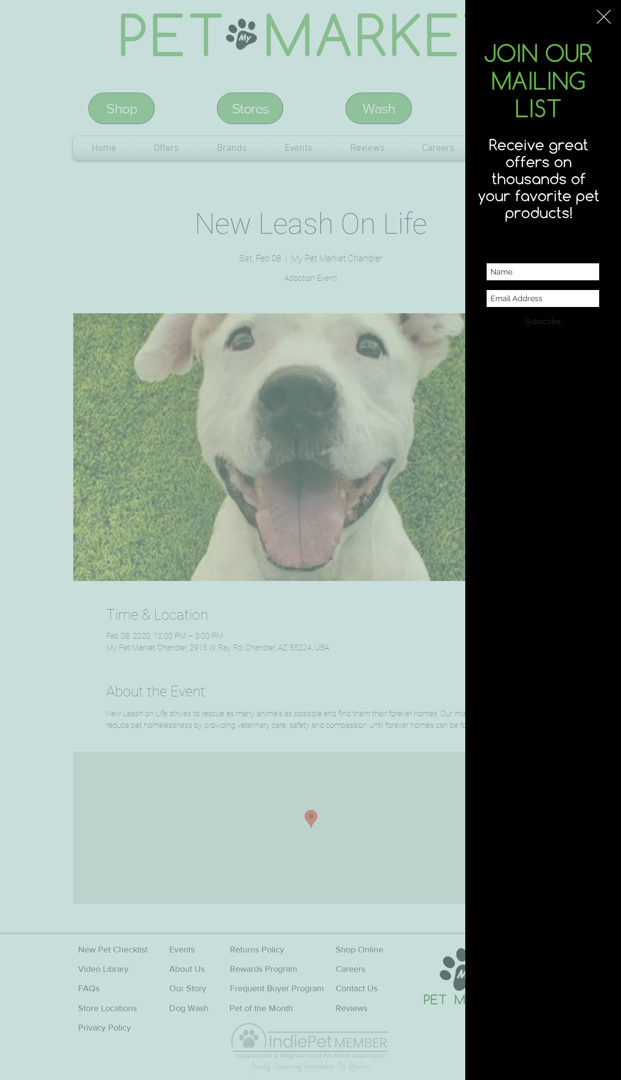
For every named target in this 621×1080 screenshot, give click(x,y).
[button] (603, 17)
